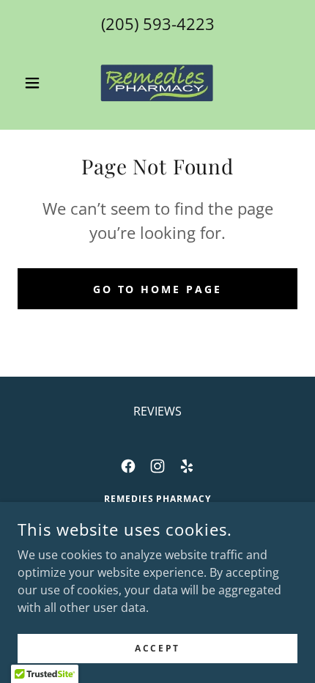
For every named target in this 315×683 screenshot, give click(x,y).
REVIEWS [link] (157, 411)
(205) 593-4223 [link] (158, 23)
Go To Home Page (158, 289)
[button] (38, 82)
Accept (157, 648)
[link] (157, 82)
